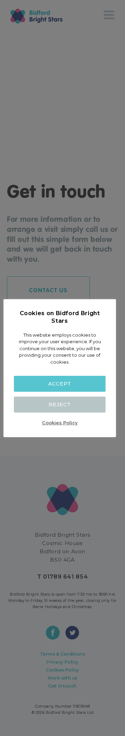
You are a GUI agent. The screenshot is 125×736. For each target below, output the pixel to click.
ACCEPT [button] (59, 384)
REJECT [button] (60, 404)
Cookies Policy (60, 422)
